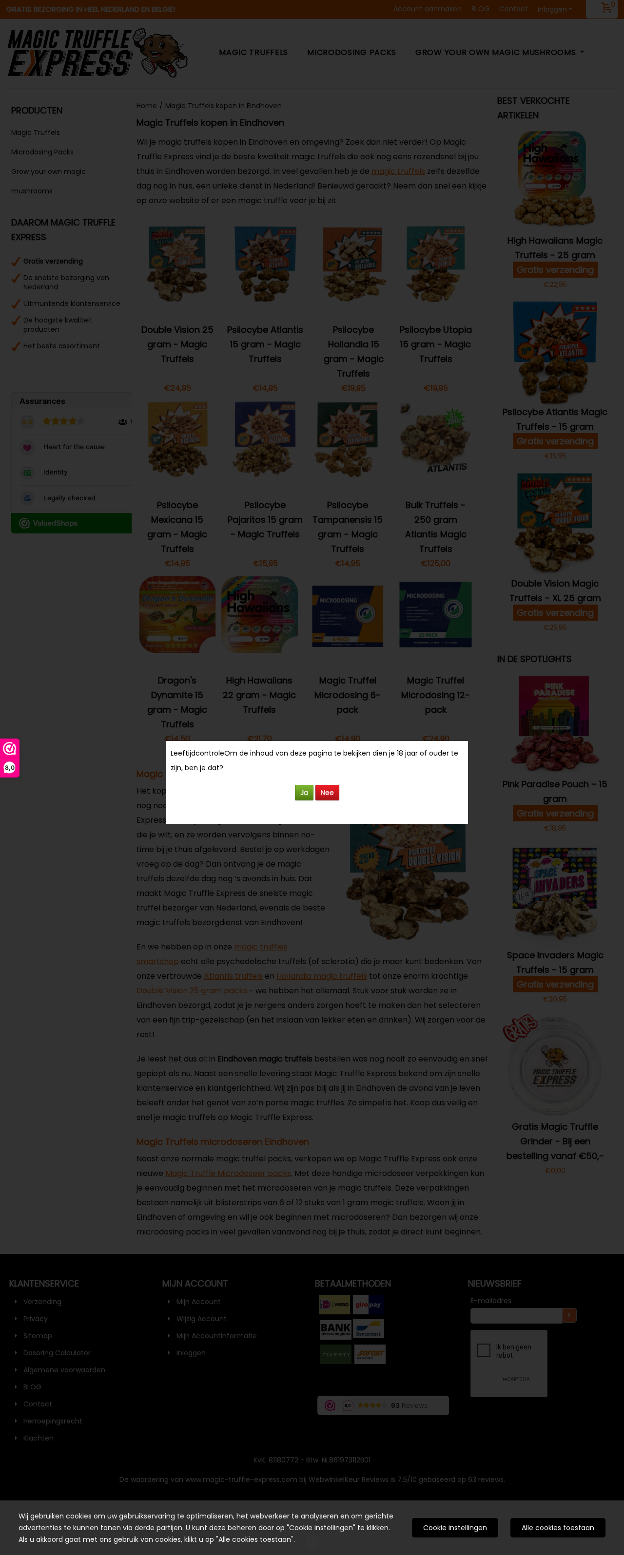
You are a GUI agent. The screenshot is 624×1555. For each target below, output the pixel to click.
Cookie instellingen (455, 1528)
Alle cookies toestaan (558, 1528)
